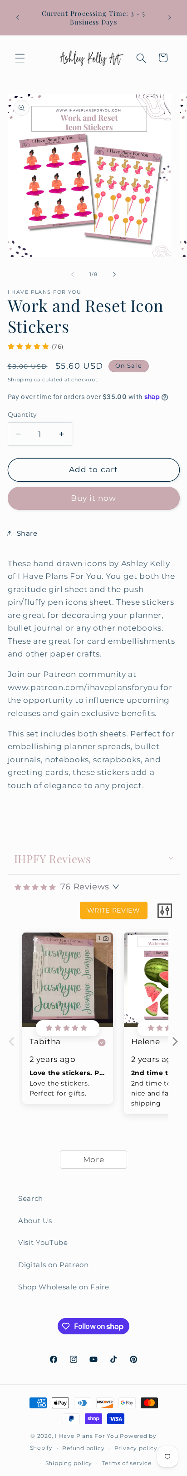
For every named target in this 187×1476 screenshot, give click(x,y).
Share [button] (27, 533)
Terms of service (126, 1463)
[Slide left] (73, 274)
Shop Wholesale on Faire (63, 1287)
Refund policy (83, 1448)
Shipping (20, 379)
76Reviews (85, 887)
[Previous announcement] (18, 18)
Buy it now (94, 498)
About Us (35, 1220)
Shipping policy (69, 1463)
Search (30, 1198)
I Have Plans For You (86, 1435)
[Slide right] (114, 274)
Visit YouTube (43, 1242)
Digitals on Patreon (53, 1264)
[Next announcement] (170, 18)
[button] (20, 58)
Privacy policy (135, 1448)
